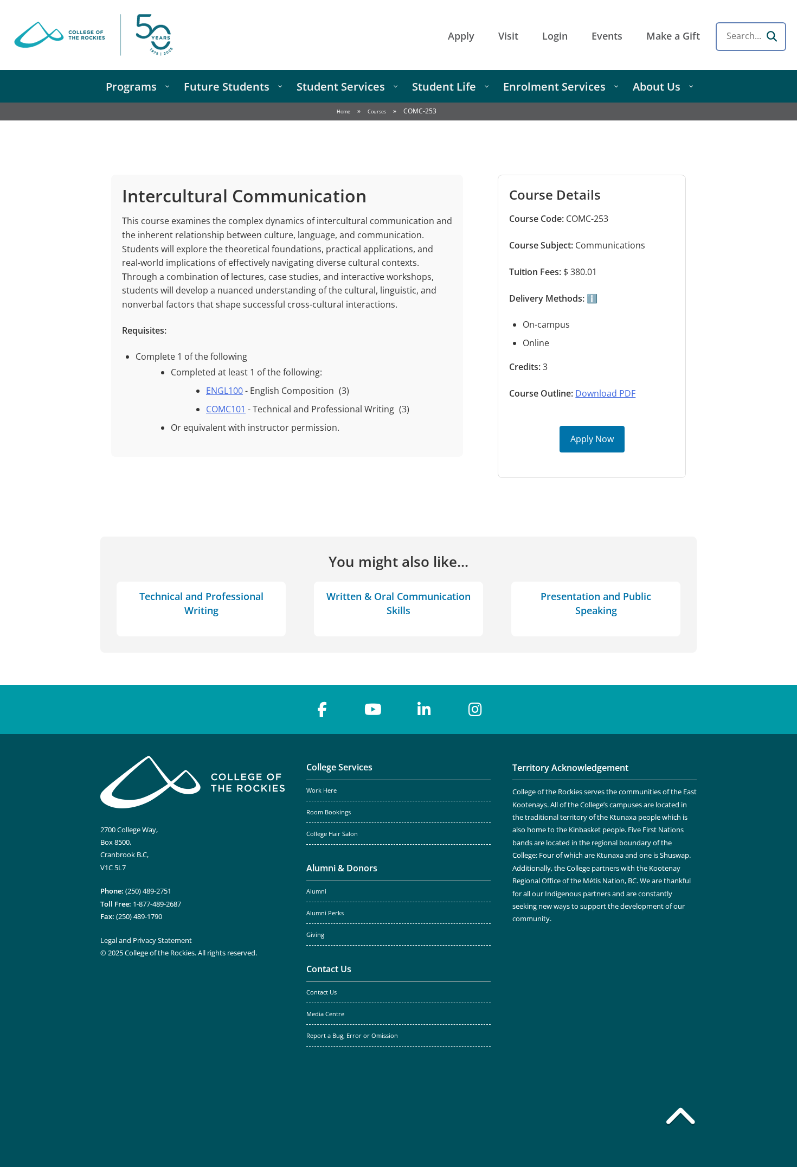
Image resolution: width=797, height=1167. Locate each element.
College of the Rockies (95, 35)
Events (607, 35)
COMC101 (226, 409)
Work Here (321, 790)
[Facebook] (322, 709)
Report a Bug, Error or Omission (352, 1036)
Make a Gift (673, 35)
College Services (339, 767)
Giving (315, 935)
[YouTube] (373, 709)
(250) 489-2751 (148, 891)
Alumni (316, 891)
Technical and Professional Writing (201, 603)
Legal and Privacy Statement (146, 940)
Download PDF (605, 393)
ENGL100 (224, 391)
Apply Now (592, 439)
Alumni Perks (325, 913)
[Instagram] (475, 709)
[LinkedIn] (424, 709)
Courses (377, 111)
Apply (461, 35)
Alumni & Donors (341, 868)
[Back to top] (680, 1118)
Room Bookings (328, 812)
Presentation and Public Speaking (596, 603)
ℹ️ (590, 298)
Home (343, 111)
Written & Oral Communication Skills (398, 603)
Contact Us (328, 969)
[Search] (771, 36)
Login (555, 35)
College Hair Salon (332, 834)
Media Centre (325, 1014)
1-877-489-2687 (157, 904)
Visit (508, 35)
